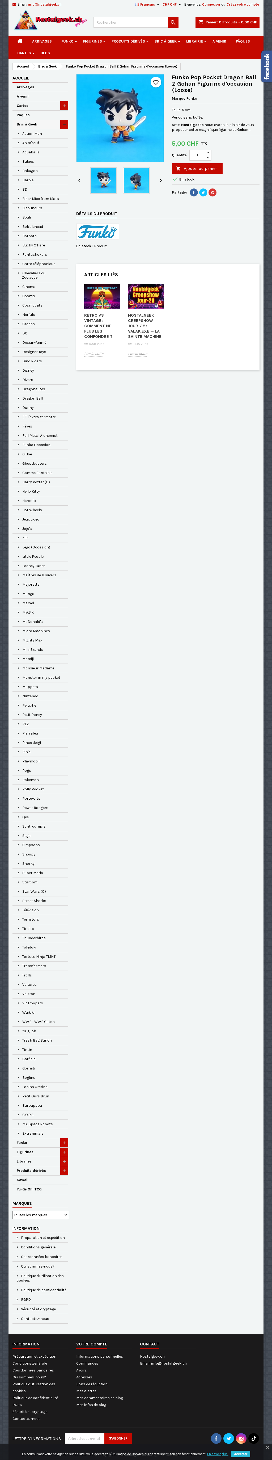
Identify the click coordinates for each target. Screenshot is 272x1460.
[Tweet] (203, 192)
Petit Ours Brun (35, 1096)
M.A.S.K (28, 612)
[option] (102, 324)
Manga (28, 593)
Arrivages (42, 41)
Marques (22, 1203)
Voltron (28, 994)
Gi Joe (27, 454)
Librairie (194, 41)
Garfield (29, 1059)
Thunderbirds (34, 938)
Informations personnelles (99, 1356)
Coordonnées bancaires (41, 1257)
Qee (25, 817)
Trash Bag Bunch (37, 1040)
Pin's (26, 752)
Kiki (25, 538)
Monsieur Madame (38, 668)
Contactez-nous (34, 1318)
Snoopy (28, 854)
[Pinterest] (212, 192)
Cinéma (28, 286)
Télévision (30, 910)
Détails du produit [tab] (96, 213)
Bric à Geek (166, 41)
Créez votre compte (243, 4)
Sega (26, 835)
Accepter (240, 1454)
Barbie (27, 180)
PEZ (25, 724)
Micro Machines (36, 631)
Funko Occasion (36, 445)
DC (24, 333)
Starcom (29, 882)
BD (24, 189)
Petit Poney (32, 714)
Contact (149, 1343)
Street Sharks (34, 901)
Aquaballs (31, 152)
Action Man (32, 133)
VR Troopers (32, 1003)
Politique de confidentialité (43, 1290)
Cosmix (28, 296)
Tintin (27, 1049)
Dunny (28, 407)
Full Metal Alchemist (40, 435)
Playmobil (31, 761)
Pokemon (30, 780)
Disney (28, 370)
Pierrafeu (30, 733)
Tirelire (28, 928)
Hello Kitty (31, 491)
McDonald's (32, 621)
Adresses (84, 1377)
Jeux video (30, 519)
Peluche (29, 705)
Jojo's (27, 528)
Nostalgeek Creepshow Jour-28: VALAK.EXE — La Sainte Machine (145, 326)
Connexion (211, 4)
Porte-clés (31, 798)
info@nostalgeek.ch (45, 4)
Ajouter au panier (196, 168)
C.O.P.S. (28, 1115)
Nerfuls (28, 314)
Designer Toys (34, 352)
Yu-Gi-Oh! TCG (29, 1189)
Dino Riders (32, 361)
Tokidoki (29, 947)
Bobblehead (32, 226)
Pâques (243, 41)
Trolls (27, 975)
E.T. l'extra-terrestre (39, 417)
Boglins (28, 1077)
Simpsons (31, 845)
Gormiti (28, 1068)
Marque (178, 98)
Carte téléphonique (38, 264)
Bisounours (32, 208)
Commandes (87, 1363)
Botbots (29, 236)
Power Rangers (35, 807)
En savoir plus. (217, 1454)
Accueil (20, 78)
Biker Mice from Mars (40, 198)
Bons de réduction (92, 1384)
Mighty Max (32, 640)
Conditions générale (38, 1247)
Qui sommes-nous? (37, 1266)
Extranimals (33, 1133)
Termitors (30, 919)
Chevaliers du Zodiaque (33, 275)
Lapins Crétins (35, 1087)
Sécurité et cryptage (38, 1309)
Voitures (29, 984)
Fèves (27, 426)
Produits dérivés (128, 41)
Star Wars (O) (34, 891)
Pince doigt (31, 742)
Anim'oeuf (30, 143)
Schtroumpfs (34, 826)
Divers (27, 379)
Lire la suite (93, 353)
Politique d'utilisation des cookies (40, 1278)
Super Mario (32, 873)
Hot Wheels (32, 510)
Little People (33, 556)
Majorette (30, 584)
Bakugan (30, 171)
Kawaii (22, 1180)
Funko (67, 41)
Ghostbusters (34, 463)
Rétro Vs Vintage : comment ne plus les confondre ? (98, 326)
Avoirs (81, 1370)
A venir (219, 41)
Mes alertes (86, 1391)
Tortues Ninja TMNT (39, 956)
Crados (28, 324)
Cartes (24, 53)
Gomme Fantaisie (37, 473)
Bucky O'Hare (33, 245)
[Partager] (194, 192)
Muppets (30, 687)
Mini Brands (32, 649)
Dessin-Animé (34, 342)
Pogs (26, 770)
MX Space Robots (37, 1124)
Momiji (28, 659)
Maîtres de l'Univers (39, 575)
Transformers (34, 966)
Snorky (28, 863)
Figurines (92, 41)
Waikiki (28, 1012)
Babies (28, 161)
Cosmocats (32, 305)
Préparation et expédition (42, 1237)
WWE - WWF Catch (38, 1022)
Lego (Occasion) (36, 547)
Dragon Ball (32, 398)
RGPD (25, 1299)
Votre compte (91, 1343)
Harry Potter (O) (36, 482)
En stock (83, 246)
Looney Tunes (33, 566)
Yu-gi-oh (29, 1031)
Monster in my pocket (41, 677)
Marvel (28, 603)
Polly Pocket (33, 789)
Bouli (26, 217)
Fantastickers (34, 254)
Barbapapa (32, 1105)
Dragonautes (33, 389)
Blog (45, 53)
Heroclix (29, 500)
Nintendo (30, 696)
